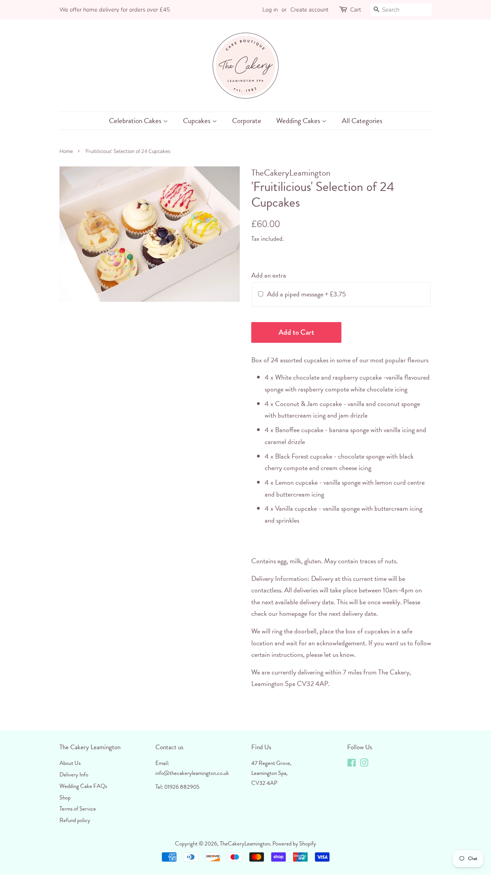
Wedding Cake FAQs (83, 786)
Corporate (246, 120)
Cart (355, 9)
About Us (70, 763)
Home (66, 151)
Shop (65, 797)
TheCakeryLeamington (245, 843)
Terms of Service (77, 808)
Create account (309, 9)
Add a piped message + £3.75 (306, 294)
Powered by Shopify (294, 843)
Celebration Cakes (136, 120)
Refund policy (74, 820)
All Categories (362, 120)
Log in (270, 9)
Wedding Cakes (299, 120)
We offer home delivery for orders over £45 (114, 9)
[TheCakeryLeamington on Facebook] (351, 764)
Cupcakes (197, 120)
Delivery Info (73, 774)
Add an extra (268, 275)
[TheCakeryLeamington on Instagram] (364, 764)
